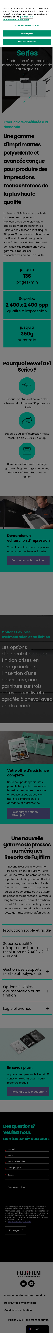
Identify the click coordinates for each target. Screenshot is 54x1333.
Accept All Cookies (27, 41)
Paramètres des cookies (27, 25)
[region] (27, 23)
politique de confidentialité (18, 18)
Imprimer (24, 19)
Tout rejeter (27, 33)
